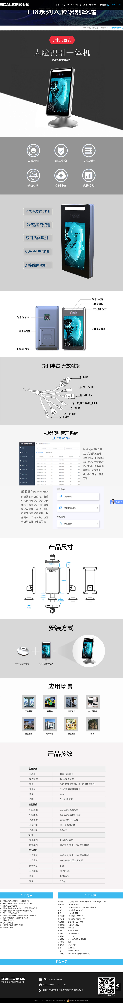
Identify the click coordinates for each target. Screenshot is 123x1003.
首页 (58, 5)
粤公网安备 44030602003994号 (79, 1000)
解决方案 (83, 5)
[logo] (14, 3)
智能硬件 (74, 5)
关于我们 (102, 5)
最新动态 (93, 5)
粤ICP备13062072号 (59, 1000)
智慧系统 (65, 5)
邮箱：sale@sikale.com (52, 979)
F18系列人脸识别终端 (115, 28)
